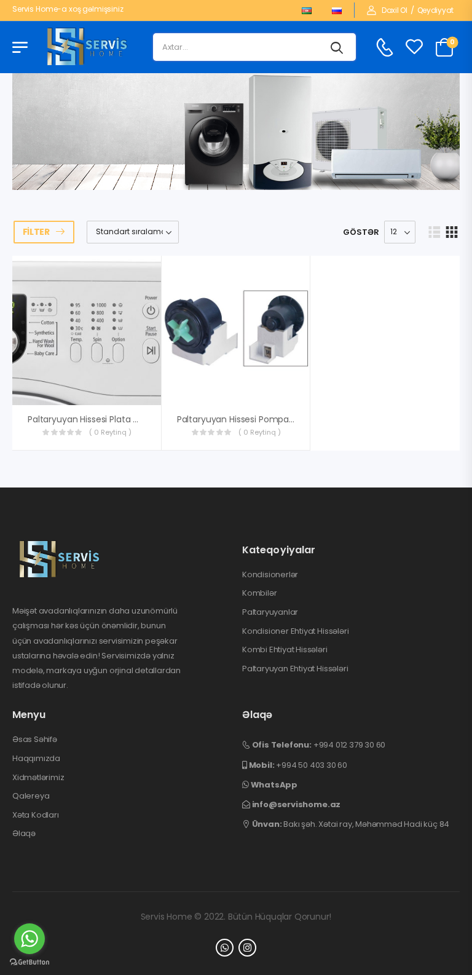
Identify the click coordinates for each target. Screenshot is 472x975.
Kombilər (259, 593)
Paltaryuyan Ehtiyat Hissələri (295, 669)
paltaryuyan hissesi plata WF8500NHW (107, 419)
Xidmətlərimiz (38, 778)
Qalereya (30, 796)
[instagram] (247, 948)
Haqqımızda (36, 759)
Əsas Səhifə (34, 739)
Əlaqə (24, 834)
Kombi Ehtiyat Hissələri (285, 650)
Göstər (361, 232)
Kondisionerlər (270, 575)
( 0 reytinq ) (110, 432)
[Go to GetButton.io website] (29, 962)
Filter (36, 232)
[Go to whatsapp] (29, 938)
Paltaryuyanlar (270, 612)
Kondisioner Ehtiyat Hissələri (295, 631)
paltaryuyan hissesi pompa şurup (246, 419)
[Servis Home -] (87, 47)
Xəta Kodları (35, 815)
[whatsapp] (225, 948)
